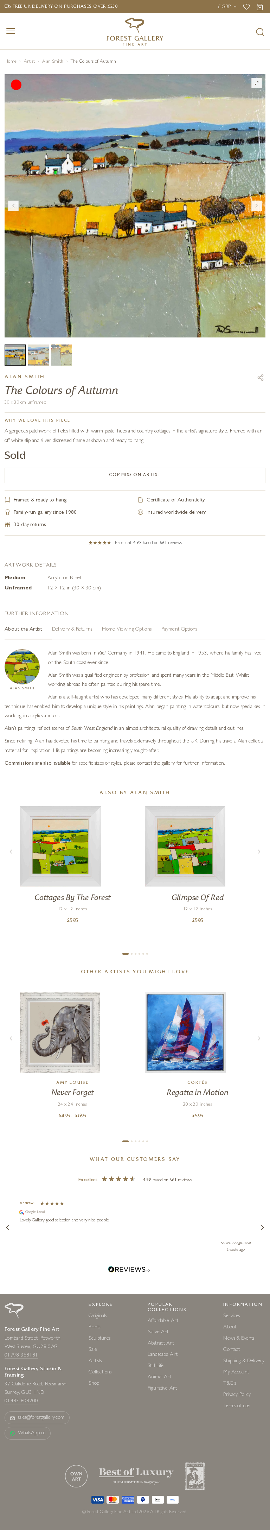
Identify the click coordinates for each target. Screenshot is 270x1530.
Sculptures (99, 1338)
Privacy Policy (237, 1394)
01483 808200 (21, 1401)
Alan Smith (53, 61)
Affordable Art (163, 1321)
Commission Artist (135, 475)
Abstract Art (161, 1343)
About (229, 1327)
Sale (93, 1349)
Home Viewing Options (127, 629)
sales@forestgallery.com (41, 1418)
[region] (135, 1227)
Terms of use (236, 1406)
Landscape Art (163, 1355)
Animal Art (160, 1377)
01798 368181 (21, 1355)
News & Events (238, 1338)
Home (11, 61)
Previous (13, 206)
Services (231, 1316)
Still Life (156, 1366)
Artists (95, 1361)
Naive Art (158, 1332)
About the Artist (23, 629)
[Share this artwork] (260, 377)
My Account (236, 1372)
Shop (94, 1383)
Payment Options (179, 629)
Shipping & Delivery (243, 1361)
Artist (29, 61)
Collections (100, 1372)
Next (256, 206)
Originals (98, 1316)
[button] (8, 1227)
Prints (94, 1327)
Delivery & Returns (72, 629)
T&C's (229, 1383)
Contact (231, 1349)
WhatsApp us (31, 1433)
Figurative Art (162, 1388)
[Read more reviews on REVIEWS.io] (129, 1270)
